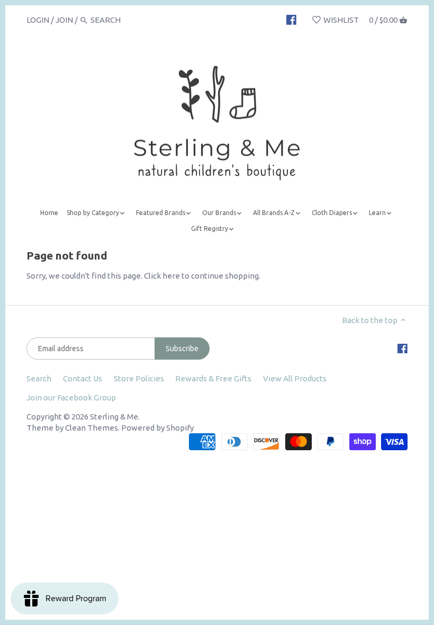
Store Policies (139, 378)
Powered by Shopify (157, 427)
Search (38, 378)
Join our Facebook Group (71, 397)
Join (64, 19)
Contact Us (82, 378)
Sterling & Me (114, 416)
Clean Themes (91, 427)
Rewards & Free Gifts (213, 378)
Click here (162, 275)
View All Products (295, 378)
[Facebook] (291, 20)
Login (37, 19)
